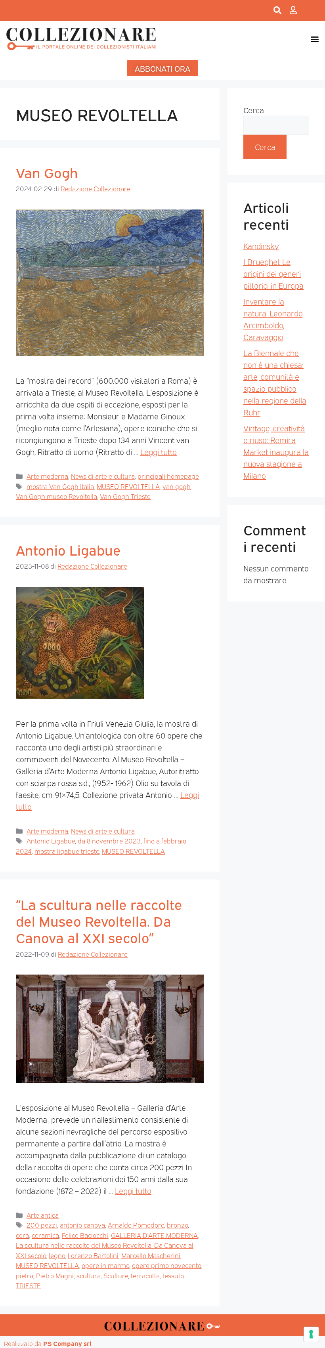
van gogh (176, 486)
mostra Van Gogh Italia (60, 486)
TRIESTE (28, 1285)
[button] (314, 38)
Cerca (253, 110)
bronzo (177, 1224)
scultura (88, 1275)
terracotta (145, 1275)
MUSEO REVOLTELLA (128, 486)
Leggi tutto (158, 451)
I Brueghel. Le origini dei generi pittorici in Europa (273, 273)
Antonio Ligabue (68, 549)
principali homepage (168, 475)
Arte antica (43, 1214)
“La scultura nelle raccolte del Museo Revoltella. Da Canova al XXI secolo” (99, 920)
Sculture (115, 1275)
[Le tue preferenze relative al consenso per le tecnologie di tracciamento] (311, 1334)
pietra (24, 1275)
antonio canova (82, 1224)
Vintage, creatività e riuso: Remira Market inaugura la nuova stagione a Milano (276, 451)
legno (57, 1255)
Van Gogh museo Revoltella (56, 496)
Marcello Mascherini (150, 1255)
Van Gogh (47, 171)
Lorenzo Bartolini (93, 1255)
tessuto (173, 1275)
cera (22, 1234)
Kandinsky (261, 245)
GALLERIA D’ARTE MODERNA (154, 1234)
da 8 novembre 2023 (109, 840)
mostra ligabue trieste (66, 850)
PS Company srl (67, 1343)
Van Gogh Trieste (125, 496)
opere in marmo (105, 1265)
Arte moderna (47, 475)
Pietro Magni (55, 1275)
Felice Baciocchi (85, 1234)
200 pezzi (42, 1224)
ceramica (45, 1234)
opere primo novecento (166, 1265)
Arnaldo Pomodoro (136, 1224)
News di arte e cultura (103, 475)
